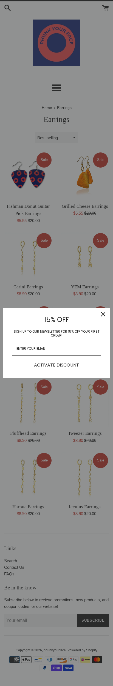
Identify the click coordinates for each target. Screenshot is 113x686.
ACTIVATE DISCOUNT (56, 365)
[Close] (103, 314)
